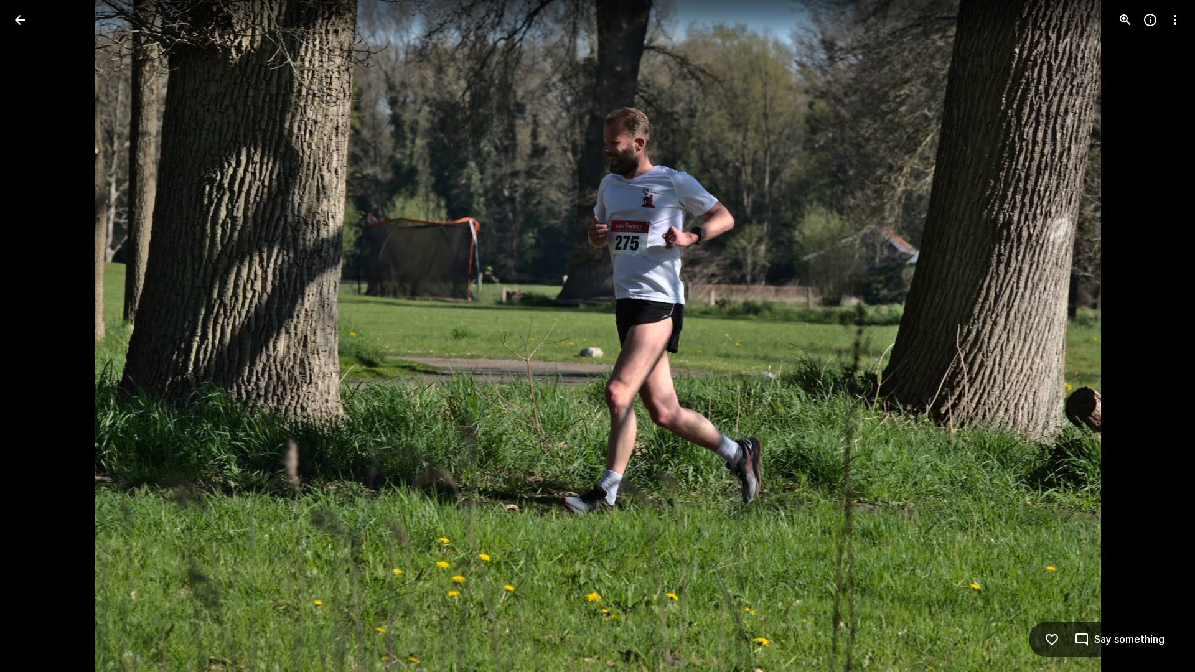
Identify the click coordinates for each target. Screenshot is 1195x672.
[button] (34, 336)
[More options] (1175, 19)
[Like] (1051, 639)
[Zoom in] (1125, 19)
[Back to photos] (20, 20)
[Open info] (1150, 19)
